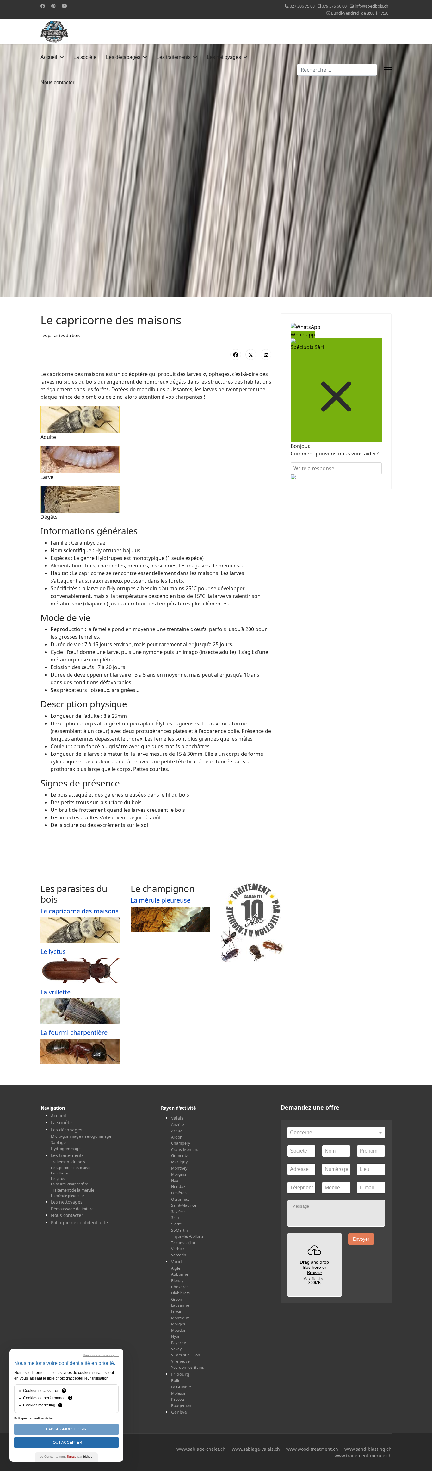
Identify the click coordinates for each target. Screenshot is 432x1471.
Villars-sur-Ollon (185, 1355)
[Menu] (388, 69)
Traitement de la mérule (72, 1190)
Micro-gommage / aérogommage (81, 1136)
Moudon (179, 1330)
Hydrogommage (66, 1148)
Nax (174, 1180)
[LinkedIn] (266, 354)
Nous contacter (57, 82)
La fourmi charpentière (74, 1032)
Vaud (176, 1262)
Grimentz (179, 1155)
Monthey (179, 1168)
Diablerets (180, 1293)
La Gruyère (181, 1387)
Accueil (48, 57)
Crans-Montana (185, 1149)
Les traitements (174, 57)
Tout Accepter (66, 1442)
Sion (175, 1217)
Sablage (58, 1142)
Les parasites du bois (60, 335)
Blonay (177, 1280)
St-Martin (179, 1230)
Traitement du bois (68, 1162)
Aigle (175, 1268)
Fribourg (180, 1374)
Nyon (176, 1336)
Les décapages (123, 57)
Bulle (175, 1380)
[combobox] (337, 70)
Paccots (178, 1399)
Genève (179, 1412)
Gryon (176, 1299)
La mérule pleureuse (160, 900)
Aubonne (179, 1274)
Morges (178, 1324)
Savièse (178, 1211)
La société (84, 57)
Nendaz (178, 1186)
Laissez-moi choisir (66, 1429)
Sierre (176, 1224)
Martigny (179, 1162)
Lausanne (180, 1305)
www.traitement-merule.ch (363, 1456)
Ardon (176, 1137)
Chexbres (179, 1287)
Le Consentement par (66, 1456)
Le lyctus (53, 951)
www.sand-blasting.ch (368, 1449)
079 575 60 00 (334, 6)
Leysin (176, 1311)
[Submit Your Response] (336, 476)
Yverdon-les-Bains (187, 1367)
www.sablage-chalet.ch (200, 1449)
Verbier (177, 1248)
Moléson (179, 1393)
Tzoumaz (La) (183, 1242)
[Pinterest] (53, 6)
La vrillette (55, 992)
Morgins (178, 1174)
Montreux (180, 1318)
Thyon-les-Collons (187, 1236)
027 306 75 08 (302, 6)
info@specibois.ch (371, 6)
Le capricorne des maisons (79, 911)
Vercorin (178, 1255)
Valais (177, 1118)
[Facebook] (42, 6)
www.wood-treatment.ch (312, 1449)
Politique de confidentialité (79, 1222)
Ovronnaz (180, 1199)
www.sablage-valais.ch (256, 1449)
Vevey (176, 1349)
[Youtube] (64, 6)
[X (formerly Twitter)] (250, 354)
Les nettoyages (224, 57)
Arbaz (176, 1131)
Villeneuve (180, 1361)
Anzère (177, 1124)
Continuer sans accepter (101, 1355)
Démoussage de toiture (72, 1208)
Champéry (180, 1143)
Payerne (178, 1342)
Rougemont (182, 1405)
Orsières (179, 1193)
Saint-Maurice (183, 1205)
